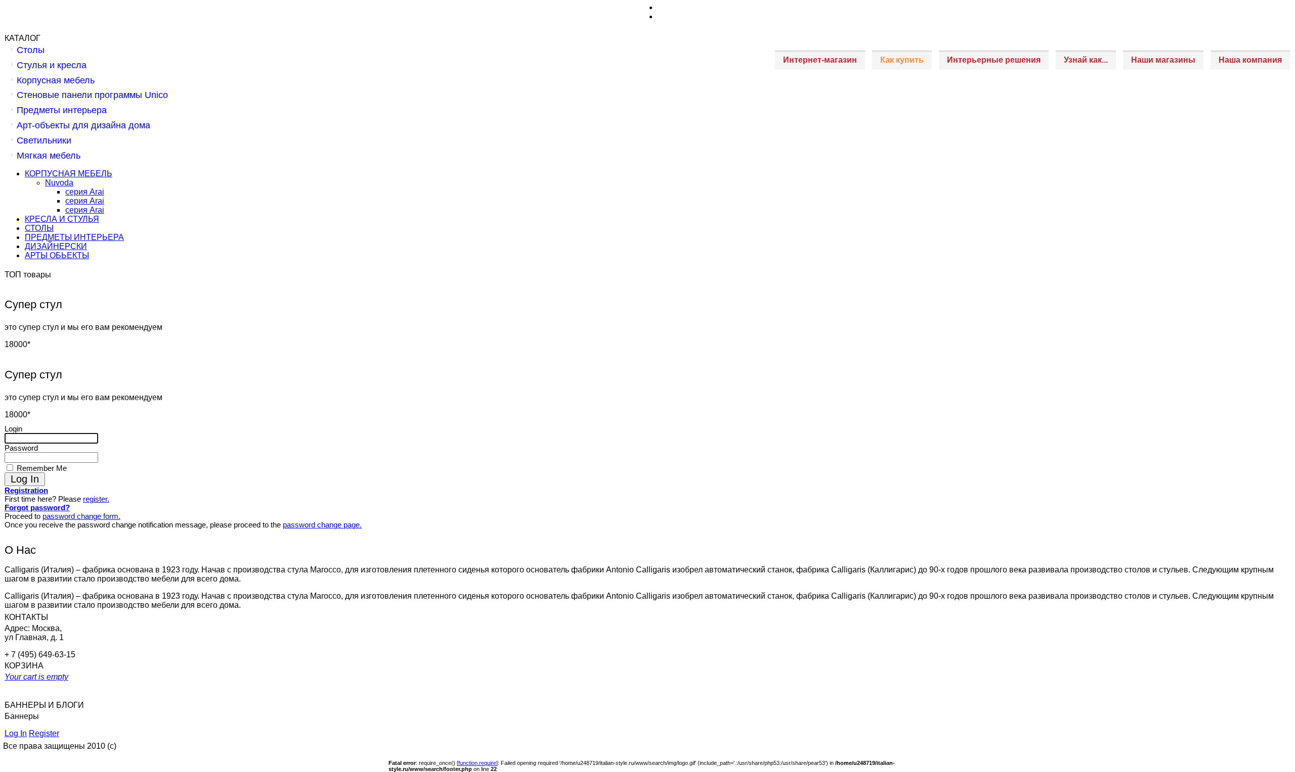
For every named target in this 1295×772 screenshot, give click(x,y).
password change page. (322, 524)
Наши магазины (1163, 60)
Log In (16, 733)
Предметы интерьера (62, 110)
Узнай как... (1086, 60)
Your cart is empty (36, 676)
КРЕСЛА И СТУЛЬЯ (62, 219)
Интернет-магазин (820, 60)
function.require (477, 763)
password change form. (81, 516)
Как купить (902, 60)
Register (44, 733)
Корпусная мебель (56, 80)
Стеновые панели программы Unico (92, 95)
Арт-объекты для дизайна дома (83, 125)
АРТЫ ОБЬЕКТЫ (57, 255)
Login (13, 428)
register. (96, 499)
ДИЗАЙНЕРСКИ (56, 246)
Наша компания (1250, 60)
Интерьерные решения (994, 60)
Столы (31, 50)
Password (21, 448)
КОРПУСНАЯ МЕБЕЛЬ (68, 173)
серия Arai (84, 191)
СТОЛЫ (39, 228)
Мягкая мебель (48, 156)
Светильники (44, 140)
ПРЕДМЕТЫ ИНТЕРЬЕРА (74, 237)
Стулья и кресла (52, 65)
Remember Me (41, 468)
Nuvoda (59, 182)
